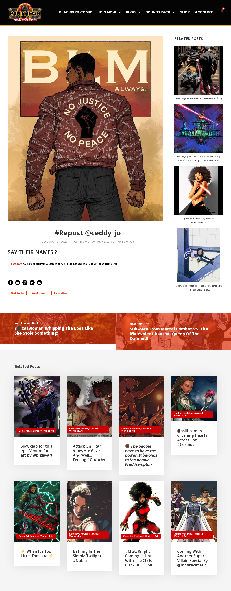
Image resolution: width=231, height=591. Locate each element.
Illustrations (60, 293)
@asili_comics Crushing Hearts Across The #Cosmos (192, 437)
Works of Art (125, 241)
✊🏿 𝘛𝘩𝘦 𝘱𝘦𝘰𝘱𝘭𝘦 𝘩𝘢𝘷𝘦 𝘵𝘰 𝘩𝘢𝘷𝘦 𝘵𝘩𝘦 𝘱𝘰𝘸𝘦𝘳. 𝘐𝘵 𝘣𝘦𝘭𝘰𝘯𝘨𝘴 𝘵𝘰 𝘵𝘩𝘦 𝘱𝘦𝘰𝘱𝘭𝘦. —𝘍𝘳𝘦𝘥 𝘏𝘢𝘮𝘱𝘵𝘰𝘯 (141, 455)
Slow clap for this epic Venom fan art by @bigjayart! (37, 451)
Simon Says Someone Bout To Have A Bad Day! (198, 98)
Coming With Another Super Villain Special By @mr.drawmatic (192, 558)
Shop (185, 12)
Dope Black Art (39, 293)
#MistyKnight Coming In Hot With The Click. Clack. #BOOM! (138, 558)
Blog (131, 12)
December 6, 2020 (54, 241)
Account (204, 12)
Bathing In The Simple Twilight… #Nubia (88, 556)
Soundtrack (157, 12)
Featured (108, 241)
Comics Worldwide (87, 241)
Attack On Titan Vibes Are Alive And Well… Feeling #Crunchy (89, 453)
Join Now (106, 12)
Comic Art (24, 430)
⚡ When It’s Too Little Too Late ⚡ (37, 553)
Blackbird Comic (75, 12)
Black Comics (17, 293)
